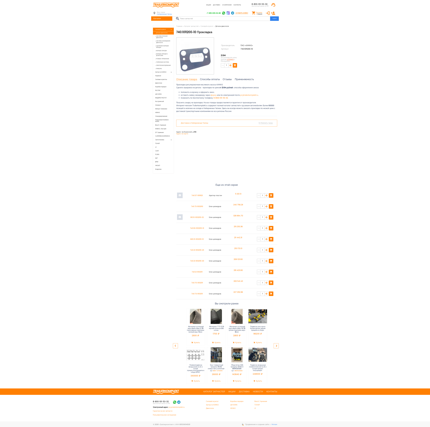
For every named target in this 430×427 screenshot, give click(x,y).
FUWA (157, 154)
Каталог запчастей (197, 5)
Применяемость (244, 79)
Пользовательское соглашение (164, 415)
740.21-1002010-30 (197, 261)
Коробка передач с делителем (162, 54)
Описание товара (186, 79)
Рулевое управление (162, 58)
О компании (227, 5)
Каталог (157, 18)
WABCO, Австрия (160, 129)
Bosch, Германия (160, 125)
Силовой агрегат (160, 29)
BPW (156, 162)
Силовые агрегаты (161, 79)
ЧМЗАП (157, 165)
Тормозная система (162, 62)
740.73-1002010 (197, 206)
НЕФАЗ (157, 112)
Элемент (158, 105)
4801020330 (238, 371)
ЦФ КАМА (158, 94)
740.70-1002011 (197, 283)
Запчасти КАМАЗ (160, 72)
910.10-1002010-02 (197, 217)
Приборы (159, 68)
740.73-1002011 (197, 294)
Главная (179, 26)
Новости (258, 391)
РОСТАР (157, 90)
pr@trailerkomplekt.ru (249, 95)
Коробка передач (161, 50)
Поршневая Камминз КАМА (162, 120)
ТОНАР (157, 143)
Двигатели (158, 83)
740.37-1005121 (197, 195)
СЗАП (157, 151)
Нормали (158, 76)
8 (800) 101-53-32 (221, 98)
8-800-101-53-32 (260, 4)
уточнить (230, 59)
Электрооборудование (163, 65)
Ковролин (158, 169)
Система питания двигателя (161, 37)
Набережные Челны (164, 14)
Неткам (274, 424)
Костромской (159, 101)
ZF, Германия (159, 132)
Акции (208, 5)
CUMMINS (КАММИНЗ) (162, 136)
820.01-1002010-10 (197, 239)
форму (213, 95)
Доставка (216, 5)
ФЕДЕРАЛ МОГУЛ (161, 98)
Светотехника (159, 140)
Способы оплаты (210, 79)
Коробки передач (160, 87)
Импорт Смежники (161, 109)
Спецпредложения (161, 116)
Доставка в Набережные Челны (194, 123)
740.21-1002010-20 (197, 250)
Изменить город (266, 123)
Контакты (237, 5)
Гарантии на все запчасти (162, 411)
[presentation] (175, 345)
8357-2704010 (218, 371)
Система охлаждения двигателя (163, 41)
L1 (155, 147)
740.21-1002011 (197, 272)
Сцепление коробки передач (162, 46)
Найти (274, 18)
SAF (156, 158)
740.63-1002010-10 (197, 228)
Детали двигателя (161, 33)
